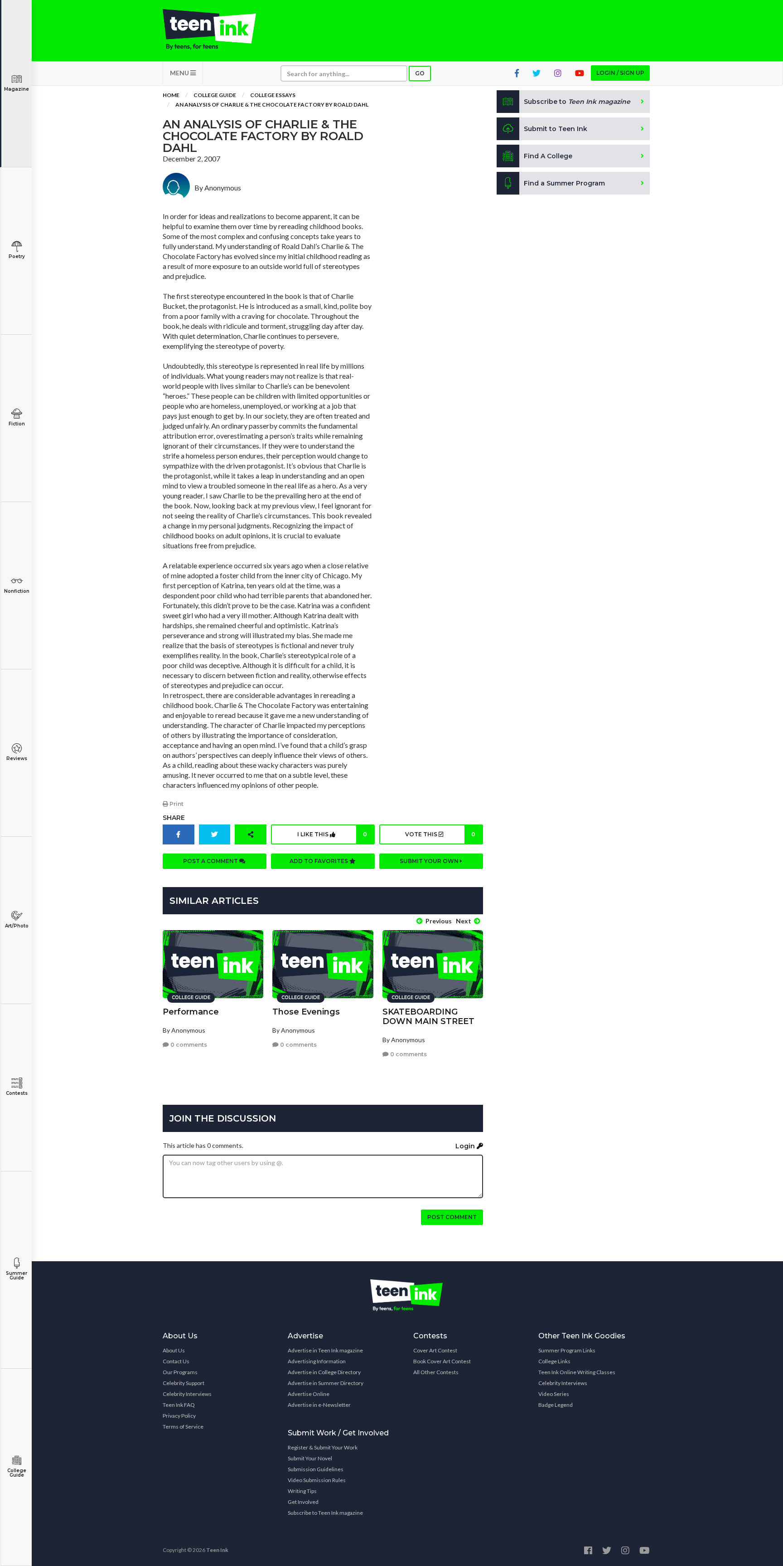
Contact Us (176, 1361)
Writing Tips (302, 1491)
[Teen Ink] (218, 29)
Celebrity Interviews (187, 1393)
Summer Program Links (566, 1350)
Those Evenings (306, 1012)
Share (174, 818)
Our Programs (180, 1372)
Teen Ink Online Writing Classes (576, 1372)
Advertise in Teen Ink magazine (325, 1350)
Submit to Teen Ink (555, 129)
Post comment (452, 1217)
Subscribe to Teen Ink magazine (325, 1512)
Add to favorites (319, 861)
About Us (174, 1350)
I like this (332, 834)
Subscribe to (577, 102)
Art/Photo (17, 926)
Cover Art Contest (435, 1350)
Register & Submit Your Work (323, 1447)
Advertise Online (308, 1393)
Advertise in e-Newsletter (319, 1404)
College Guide (16, 1473)
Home (171, 95)
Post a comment (211, 861)
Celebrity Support (183, 1383)
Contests (17, 1093)
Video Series (553, 1393)
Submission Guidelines (315, 1469)
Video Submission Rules (317, 1480)
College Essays (272, 95)
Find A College (548, 156)
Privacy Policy (179, 1415)
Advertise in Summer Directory (325, 1383)
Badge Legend (555, 1404)
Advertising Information (317, 1361)
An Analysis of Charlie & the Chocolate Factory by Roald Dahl (271, 104)
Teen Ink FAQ (179, 1404)
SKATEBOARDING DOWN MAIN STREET (428, 1016)
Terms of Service (183, 1426)
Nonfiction (16, 591)
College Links (554, 1361)
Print (176, 803)
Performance (191, 1012)
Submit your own (430, 861)
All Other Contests (436, 1372)
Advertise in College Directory (324, 1372)
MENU (180, 73)
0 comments (188, 1044)
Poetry (17, 256)
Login (466, 1146)
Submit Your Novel (310, 1458)
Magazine (16, 89)
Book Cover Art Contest (442, 1361)
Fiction (17, 424)
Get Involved (303, 1501)
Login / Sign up (620, 72)
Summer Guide (16, 1275)
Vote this (440, 834)
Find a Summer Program (564, 183)
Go (420, 73)
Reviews (16, 758)
